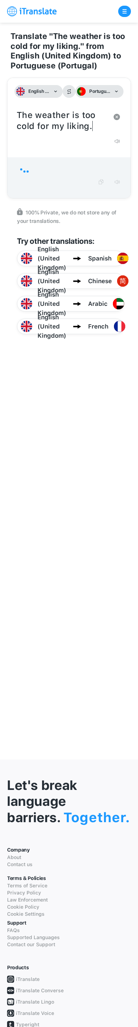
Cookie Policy (23, 907)
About (14, 857)
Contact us (20, 864)
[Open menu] (124, 11)
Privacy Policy (24, 893)
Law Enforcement (27, 900)
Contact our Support (31, 944)
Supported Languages (33, 937)
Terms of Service (27, 885)
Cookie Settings (26, 914)
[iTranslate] (32, 11)
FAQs (13, 930)
